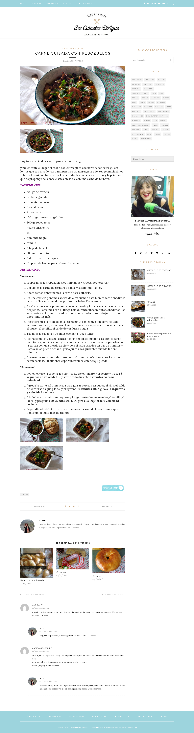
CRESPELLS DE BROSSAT (159, 270)
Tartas (157, 134)
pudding (136, 129)
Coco (161, 93)
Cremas (145, 98)
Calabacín (159, 84)
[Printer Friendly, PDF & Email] (113, 488)
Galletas (161, 102)
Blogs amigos (87, 4)
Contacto (68, 4)
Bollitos (136, 84)
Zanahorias (146, 138)
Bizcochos (149, 79)
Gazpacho (136, 107)
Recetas (51, 4)
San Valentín (138, 134)
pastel (163, 120)
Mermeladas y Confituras (157, 116)
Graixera (148, 107)
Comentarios (37, 506)
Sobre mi (37, 4)
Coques (135, 98)
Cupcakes (156, 98)
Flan (134, 102)
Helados (159, 107)
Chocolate (148, 89)
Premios (164, 125)
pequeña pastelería (140, 125)
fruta (142, 102)
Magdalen (38, 605)
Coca (154, 93)
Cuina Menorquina (73, 49)
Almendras (137, 79)
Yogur (134, 138)
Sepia (149, 134)
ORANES (151, 302)
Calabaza (136, 89)
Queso (145, 129)
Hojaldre (136, 111)
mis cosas (136, 120)
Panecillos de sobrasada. (32, 580)
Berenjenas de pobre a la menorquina (159, 334)
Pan (155, 120)
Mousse (147, 120)
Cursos (166, 98)
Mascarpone (137, 116)
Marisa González (42, 648)
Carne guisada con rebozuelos (156, 319)
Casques (96, 576)
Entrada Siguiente (113, 594)
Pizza (155, 125)
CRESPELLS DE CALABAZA (159, 286)
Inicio (23, 4)
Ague (109, 506)
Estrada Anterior (32, 594)
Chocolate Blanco (140, 93)
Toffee (167, 134)
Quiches (155, 129)
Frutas (151, 102)
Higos (168, 107)
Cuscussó (61, 572)
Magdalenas (149, 111)
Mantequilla (163, 111)
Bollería (161, 79)
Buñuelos (147, 84)
